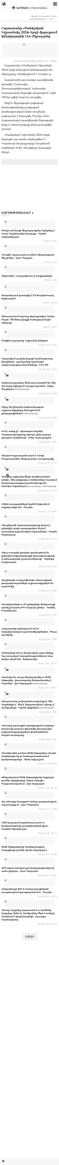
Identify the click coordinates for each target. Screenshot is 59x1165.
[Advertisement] (29, 1161)
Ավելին (29, 936)
